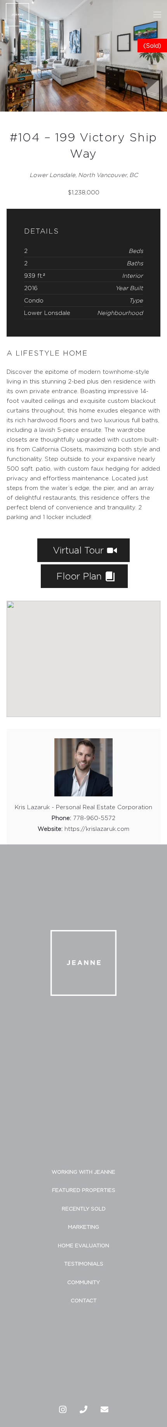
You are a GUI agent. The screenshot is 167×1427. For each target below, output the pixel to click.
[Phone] (83, 1409)
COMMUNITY (83, 1282)
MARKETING (83, 1226)
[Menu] (157, 14)
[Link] (17, 14)
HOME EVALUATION (83, 1245)
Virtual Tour (79, 550)
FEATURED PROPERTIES (83, 1190)
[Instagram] (62, 1409)
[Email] (104, 1409)
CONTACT (84, 1300)
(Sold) (152, 45)
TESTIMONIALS (83, 1263)
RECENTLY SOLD (84, 1208)
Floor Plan (80, 576)
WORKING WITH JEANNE (83, 1171)
